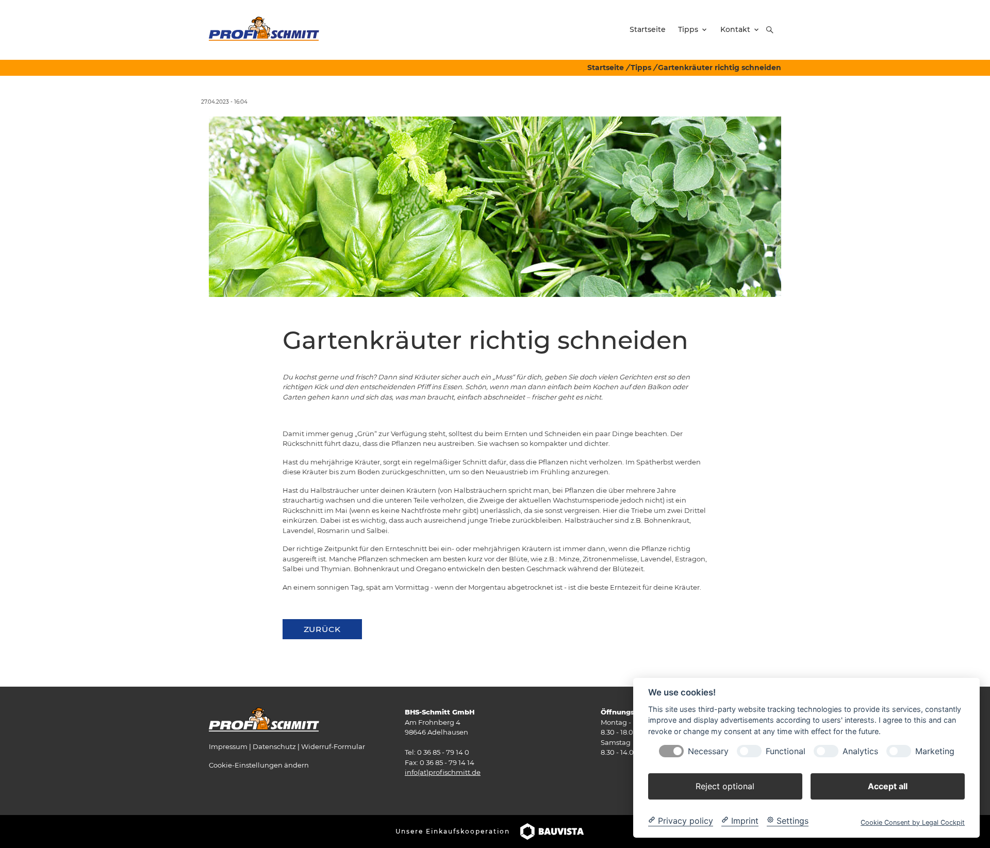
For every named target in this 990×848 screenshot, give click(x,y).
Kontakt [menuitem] (735, 29)
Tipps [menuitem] (688, 29)
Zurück (322, 629)
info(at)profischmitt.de (443, 772)
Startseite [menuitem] (648, 29)
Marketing (934, 751)
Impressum (228, 746)
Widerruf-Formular (333, 746)
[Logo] (264, 29)
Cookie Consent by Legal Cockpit (913, 822)
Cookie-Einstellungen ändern (259, 765)
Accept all (888, 785)
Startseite (605, 67)
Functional (785, 751)
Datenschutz (274, 746)
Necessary (708, 751)
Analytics (860, 751)
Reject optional (725, 785)
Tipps (641, 67)
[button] (769, 30)
